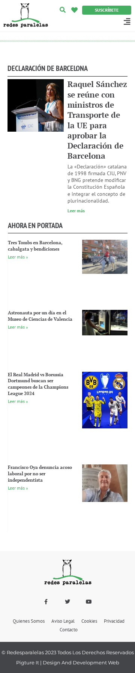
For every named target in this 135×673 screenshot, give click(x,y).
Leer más (76, 210)
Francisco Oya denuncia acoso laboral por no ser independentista (40, 473)
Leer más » (18, 257)
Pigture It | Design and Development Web (67, 662)
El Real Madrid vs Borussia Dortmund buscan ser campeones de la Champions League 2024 (38, 384)
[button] (62, 10)
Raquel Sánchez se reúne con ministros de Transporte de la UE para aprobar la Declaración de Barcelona (97, 120)
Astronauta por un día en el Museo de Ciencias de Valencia (40, 316)
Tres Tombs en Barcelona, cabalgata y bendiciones (35, 246)
